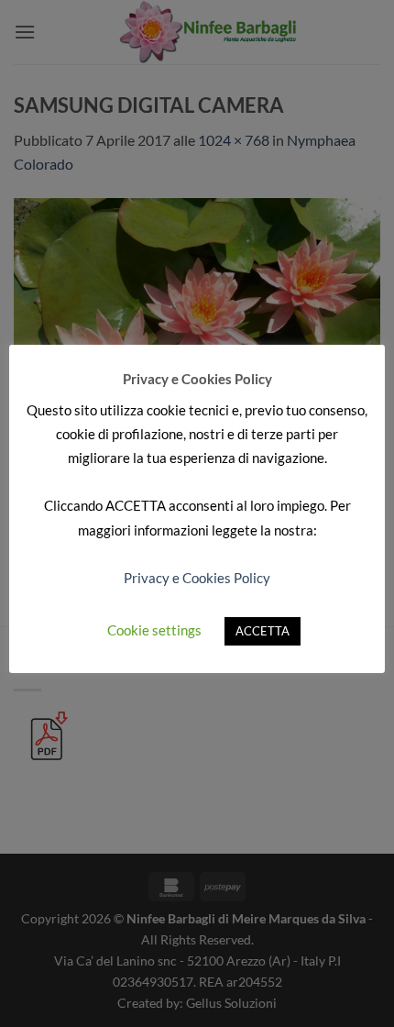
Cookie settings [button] (154, 630)
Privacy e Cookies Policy (197, 577)
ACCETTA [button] (262, 631)
